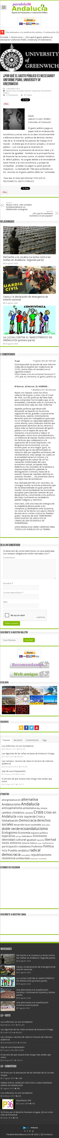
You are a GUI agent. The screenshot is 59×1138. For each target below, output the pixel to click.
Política (48, 846)
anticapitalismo (12, 808)
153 (33, 1104)
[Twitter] (31, 727)
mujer (40, 843)
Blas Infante (41, 808)
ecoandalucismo (34, 828)
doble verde (11, 829)
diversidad (46, 825)
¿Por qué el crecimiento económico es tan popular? (41, 213)
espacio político (39, 832)
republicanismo (41, 854)
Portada (4, 37)
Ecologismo (9, 832)
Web (5, 602)
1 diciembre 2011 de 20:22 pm (43, 390)
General (27, 91)
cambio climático (13, 812)
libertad (50, 839)
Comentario (9, 557)
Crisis (38, 812)
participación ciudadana (16, 846)
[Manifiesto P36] (8, 1104)
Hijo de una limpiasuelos (14, 771)
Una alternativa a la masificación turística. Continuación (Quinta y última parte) (35, 992)
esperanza (8, 836)
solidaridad (23, 858)
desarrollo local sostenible (27, 824)
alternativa (29, 799)
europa (18, 836)
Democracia (16, 37)
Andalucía (30, 804)
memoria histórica (29, 843)
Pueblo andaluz (18, 850)
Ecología (20, 91)
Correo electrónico (13, 592)
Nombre (8, 583)
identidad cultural (14, 839)
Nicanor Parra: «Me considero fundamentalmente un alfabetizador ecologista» (19, 206)
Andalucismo (11, 804)
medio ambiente (11, 842)
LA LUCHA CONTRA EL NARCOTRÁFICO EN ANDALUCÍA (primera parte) (27, 339)
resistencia (8, 858)
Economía (24, 832)
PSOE (4, 850)
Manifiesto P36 (23, 1100)
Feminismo (40, 836)
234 (19, 1096)
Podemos (37, 846)
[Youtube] (36, 727)
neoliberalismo (48, 843)
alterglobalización (11, 799)
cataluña (29, 813)
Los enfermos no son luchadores (18, 746)
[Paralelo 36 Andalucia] (29, 8)
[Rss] (21, 727)
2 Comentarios (12, 95)
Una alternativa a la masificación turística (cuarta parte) (30, 32)
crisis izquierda (26, 816)
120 (16, 1118)
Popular (6, 740)
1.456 (20, 1078)
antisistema (29, 808)
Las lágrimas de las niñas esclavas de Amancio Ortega (28, 753)
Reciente (18, 740)
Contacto (48, 1134)
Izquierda (36, 91)
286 (18, 1089)
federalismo (27, 836)
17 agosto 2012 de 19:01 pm (44, 361)
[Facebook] (26, 727)
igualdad (31, 839)
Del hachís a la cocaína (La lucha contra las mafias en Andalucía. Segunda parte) (27, 258)
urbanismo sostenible (38, 859)
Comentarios (32, 740)
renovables (25, 855)
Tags (44, 740)
